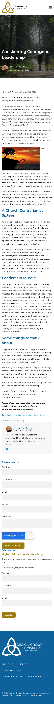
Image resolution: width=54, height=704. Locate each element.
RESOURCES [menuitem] (34, 676)
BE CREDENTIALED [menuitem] (12, 676)
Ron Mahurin (19, 67)
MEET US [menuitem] (23, 664)
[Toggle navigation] (50, 7)
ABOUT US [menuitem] (7, 664)
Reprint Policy (22, 695)
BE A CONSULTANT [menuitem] (11, 670)
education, (33, 415)
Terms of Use (35, 695)
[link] (22, 646)
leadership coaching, (17, 415)
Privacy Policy (8, 695)
